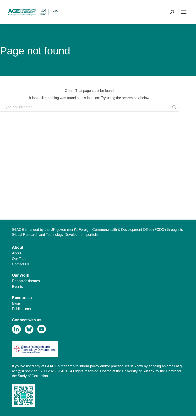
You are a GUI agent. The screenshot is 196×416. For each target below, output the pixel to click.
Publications (21, 309)
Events (17, 286)
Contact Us (21, 264)
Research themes (26, 281)
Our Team (19, 259)
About (16, 253)
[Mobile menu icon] (184, 12)
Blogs (16, 303)
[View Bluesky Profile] (29, 329)
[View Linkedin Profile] (16, 329)
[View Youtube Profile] (41, 329)
